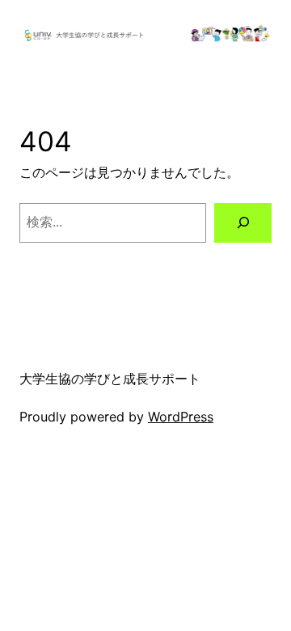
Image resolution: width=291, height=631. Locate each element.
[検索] (243, 223)
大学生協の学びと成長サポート (109, 379)
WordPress (180, 417)
